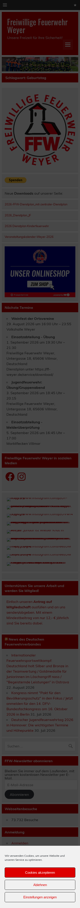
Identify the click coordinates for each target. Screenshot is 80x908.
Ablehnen (40, 885)
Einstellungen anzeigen (40, 897)
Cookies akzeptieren (40, 872)
